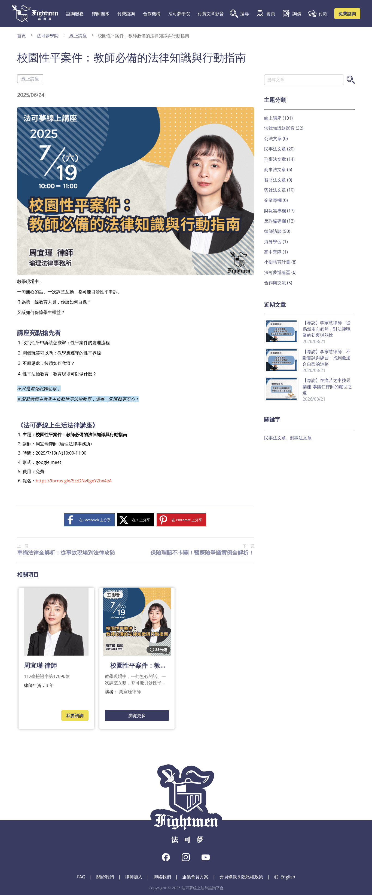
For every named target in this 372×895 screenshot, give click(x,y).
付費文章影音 (211, 14)
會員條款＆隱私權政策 (241, 877)
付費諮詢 (126, 14)
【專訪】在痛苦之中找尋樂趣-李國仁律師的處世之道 (327, 386)
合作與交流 (275, 283)
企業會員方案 (195, 877)
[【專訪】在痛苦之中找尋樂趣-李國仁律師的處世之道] (281, 398)
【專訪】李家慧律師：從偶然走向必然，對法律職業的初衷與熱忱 (326, 329)
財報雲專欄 (275, 211)
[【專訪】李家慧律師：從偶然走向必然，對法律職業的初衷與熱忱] (281, 341)
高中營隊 (273, 252)
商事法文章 (275, 169)
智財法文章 (275, 180)
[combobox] (303, 79)
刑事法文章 (275, 159)
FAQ (81, 877)
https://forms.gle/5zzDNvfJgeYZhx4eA (74, 481)
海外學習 (273, 242)
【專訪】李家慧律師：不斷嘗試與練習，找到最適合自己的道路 (326, 357)
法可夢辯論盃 (277, 272)
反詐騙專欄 (275, 221)
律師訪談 (273, 231)
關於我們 (105, 877)
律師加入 (133, 877)
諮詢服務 (75, 14)
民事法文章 (275, 149)
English (287, 877)
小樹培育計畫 (277, 262)
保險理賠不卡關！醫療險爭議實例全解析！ (202, 549)
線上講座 (78, 36)
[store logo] (35, 13)
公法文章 (273, 138)
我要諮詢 (75, 715)
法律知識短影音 (280, 128)
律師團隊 (100, 14)
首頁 (22, 36)
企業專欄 (273, 200)
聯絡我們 (162, 877)
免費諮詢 (347, 14)
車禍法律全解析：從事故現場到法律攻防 (66, 549)
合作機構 (151, 14)
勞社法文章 (275, 190)
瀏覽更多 (137, 715)
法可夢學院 (179, 14)
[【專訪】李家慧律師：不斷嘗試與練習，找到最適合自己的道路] (281, 369)
